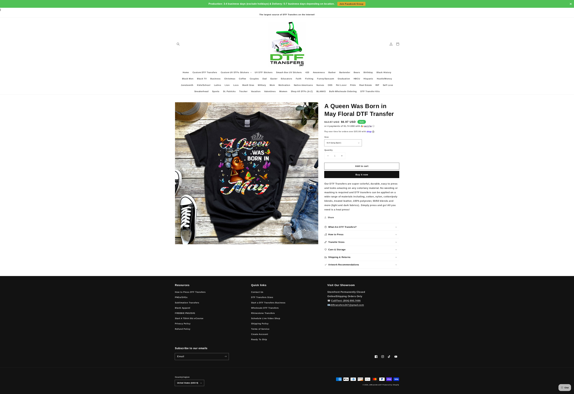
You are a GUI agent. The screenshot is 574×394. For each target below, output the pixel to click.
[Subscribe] (225, 356)
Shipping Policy (260, 323)
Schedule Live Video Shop (265, 318)
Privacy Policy (182, 323)
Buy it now (361, 174)
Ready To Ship (259, 339)
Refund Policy (182, 329)
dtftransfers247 (375, 385)
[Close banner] (571, 4)
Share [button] (331, 217)
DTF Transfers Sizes (262, 297)
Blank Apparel (182, 308)
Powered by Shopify (391, 385)
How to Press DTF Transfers (190, 292)
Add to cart (361, 166)
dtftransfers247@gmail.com (347, 305)
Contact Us (257, 292)
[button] (178, 44)
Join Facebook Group (351, 4)
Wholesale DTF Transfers (265, 308)
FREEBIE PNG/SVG (185, 313)
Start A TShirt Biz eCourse (189, 318)
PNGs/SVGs (181, 297)
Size (326, 137)
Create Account (259, 334)
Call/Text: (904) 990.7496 (346, 300)
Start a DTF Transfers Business (268, 302)
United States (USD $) (187, 383)
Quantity (328, 150)
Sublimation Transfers (187, 302)
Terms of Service (260, 329)
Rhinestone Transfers (263, 313)
